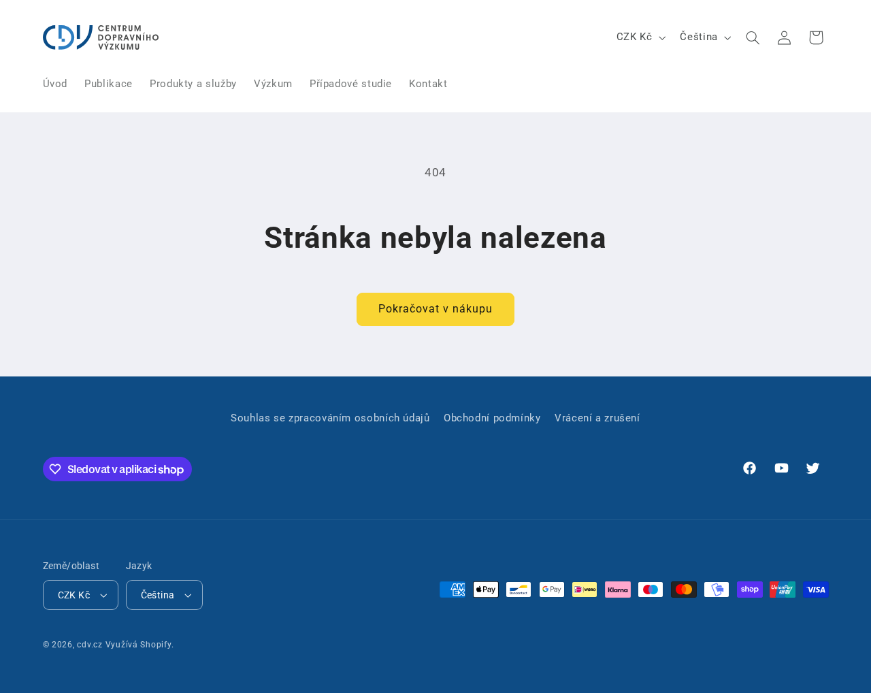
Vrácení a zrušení (597, 418)
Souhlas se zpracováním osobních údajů (330, 418)
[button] (752, 37)
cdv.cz (89, 644)
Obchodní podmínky (492, 418)
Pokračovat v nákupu (435, 308)
